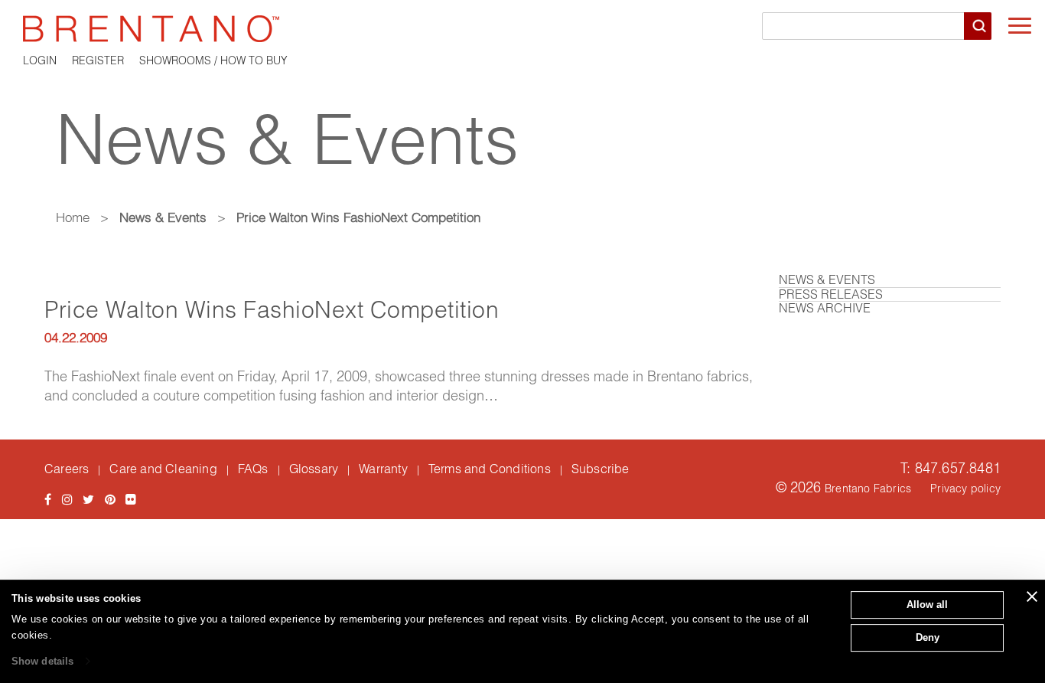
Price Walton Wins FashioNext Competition (271, 310)
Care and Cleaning (162, 468)
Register (98, 60)
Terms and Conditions (489, 468)
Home (73, 217)
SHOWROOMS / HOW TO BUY (213, 60)
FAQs (253, 468)
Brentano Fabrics (868, 488)
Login (40, 60)
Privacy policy (965, 488)
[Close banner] (1032, 596)
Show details (42, 661)
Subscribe (600, 468)
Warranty (383, 468)
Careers (66, 468)
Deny (927, 637)
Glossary (314, 468)
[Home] (522, 28)
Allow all (927, 604)
